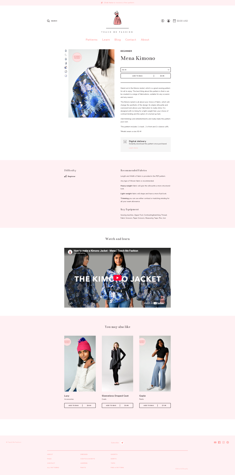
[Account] (168, 21)
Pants (83, 468)
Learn (106, 40)
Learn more (133, 148)
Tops (113, 463)
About (145, 40)
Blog (117, 40)
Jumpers (84, 463)
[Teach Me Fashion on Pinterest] (227, 442)
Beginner (126, 51)
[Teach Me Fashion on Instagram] (223, 442)
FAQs (49, 459)
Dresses (84, 454)
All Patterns (53, 468)
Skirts (113, 459)
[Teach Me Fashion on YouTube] (215, 442)
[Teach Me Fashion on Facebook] (219, 442)
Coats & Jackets (87, 459)
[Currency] (162, 21)
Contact (130, 40)
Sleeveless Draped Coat (115, 395)
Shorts (114, 454)
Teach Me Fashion (14, 442)
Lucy (66, 395)
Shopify (185, 469)
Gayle (142, 395)
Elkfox (178, 469)
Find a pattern (117, 468)
